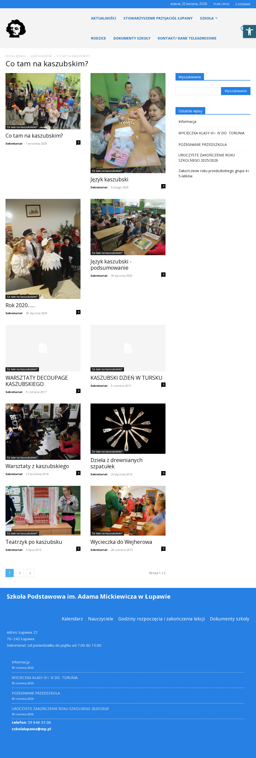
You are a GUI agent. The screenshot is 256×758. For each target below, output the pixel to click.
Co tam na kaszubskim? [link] (22, 127)
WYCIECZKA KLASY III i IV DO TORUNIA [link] (211, 133)
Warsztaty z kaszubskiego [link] (37, 466)
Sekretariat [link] (14, 143)
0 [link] (78, 142)
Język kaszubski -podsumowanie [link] (111, 264)
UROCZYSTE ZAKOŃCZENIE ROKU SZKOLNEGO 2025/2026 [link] (206, 158)
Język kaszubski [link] (41, 56)
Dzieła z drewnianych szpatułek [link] (116, 463)
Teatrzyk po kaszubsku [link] (34, 541)
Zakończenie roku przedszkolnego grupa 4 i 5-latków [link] (213, 173)
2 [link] (20, 573)
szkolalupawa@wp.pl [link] (31, 728)
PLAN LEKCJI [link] (221, 4)
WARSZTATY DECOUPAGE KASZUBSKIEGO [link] (37, 381)
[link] (249, 31)
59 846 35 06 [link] (31, 722)
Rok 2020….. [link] (20, 305)
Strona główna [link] (16, 56)
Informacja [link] (187, 121)
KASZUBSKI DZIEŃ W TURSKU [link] (126, 377)
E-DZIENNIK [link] (243, 4)
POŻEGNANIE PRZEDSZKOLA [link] (202, 144)
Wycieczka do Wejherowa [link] (121, 541)
